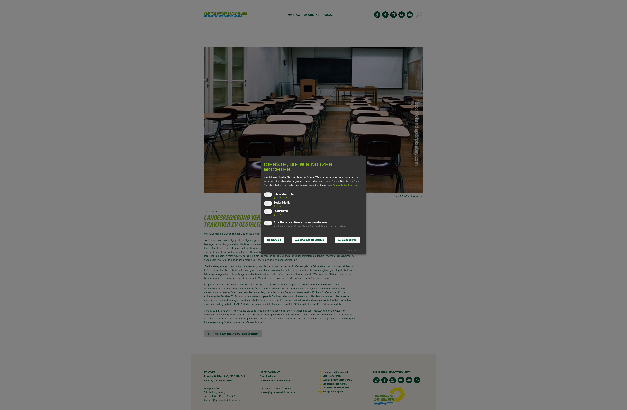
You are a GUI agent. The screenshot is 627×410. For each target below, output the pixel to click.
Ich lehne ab (274, 240)
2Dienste (280, 206)
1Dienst (279, 214)
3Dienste (280, 197)
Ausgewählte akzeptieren (309, 240)
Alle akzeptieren (347, 240)
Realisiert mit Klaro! (353, 250)
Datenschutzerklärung (344, 185)
